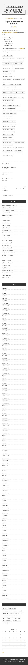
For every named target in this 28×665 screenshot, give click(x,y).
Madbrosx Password (6, 258)
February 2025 (5, 330)
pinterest (12, 615)
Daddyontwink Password (7, 273)
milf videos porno (7, 150)
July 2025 (4, 318)
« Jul (3, 652)
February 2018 (5, 533)
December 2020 (5, 455)
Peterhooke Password (6, 220)
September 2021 (5, 433)
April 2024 (4, 355)
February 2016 (5, 593)
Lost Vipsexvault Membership (5, 189)
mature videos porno (8, 147)
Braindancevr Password (7, 230)
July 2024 (4, 348)
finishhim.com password (9, 126)
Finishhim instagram (8, 100)
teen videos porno (8, 153)
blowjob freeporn (7, 74)
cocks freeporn (7, 79)
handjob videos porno (8, 140)
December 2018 (5, 508)
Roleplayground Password (7, 255)
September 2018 (5, 515)
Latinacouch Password (7, 243)
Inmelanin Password (6, 245)
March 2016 (4, 590)
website (10, 623)
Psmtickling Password (6, 275)
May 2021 (4, 443)
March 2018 (4, 530)
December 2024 (5, 335)
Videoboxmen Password (7, 263)
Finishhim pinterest (8, 103)
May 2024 (4, 353)
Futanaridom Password (7, 233)
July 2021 (4, 438)
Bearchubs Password (6, 268)
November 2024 (5, 338)
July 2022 (4, 408)
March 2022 (4, 418)
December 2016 (5, 568)
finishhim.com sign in (8, 132)
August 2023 (4, 375)
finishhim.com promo (8, 129)
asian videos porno (8, 63)
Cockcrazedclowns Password (7, 179)
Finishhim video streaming (10, 113)
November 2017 (5, 540)
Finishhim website (7, 116)
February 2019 (5, 503)
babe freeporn (18, 66)
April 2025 (4, 325)
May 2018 (4, 525)
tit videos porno (7, 155)
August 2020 (5, 465)
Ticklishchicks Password (7, 278)
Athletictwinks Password (7, 270)
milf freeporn (20, 147)
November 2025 (5, 308)
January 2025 (5, 333)
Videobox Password (6, 260)
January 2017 (5, 565)
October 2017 (5, 543)
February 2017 (5, 563)
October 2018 (5, 513)
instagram (5, 613)
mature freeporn (7, 145)
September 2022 (5, 403)
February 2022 (5, 420)
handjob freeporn (7, 137)
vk (19, 620)
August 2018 (4, 518)
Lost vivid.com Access (21, 188)
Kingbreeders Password (7, 215)
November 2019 (5, 488)
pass (22, 613)
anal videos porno (8, 61)
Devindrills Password (6, 223)
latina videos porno (19, 142)
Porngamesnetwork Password (8, 253)
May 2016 (4, 585)
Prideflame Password (6, 265)
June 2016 (4, 583)
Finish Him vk (17, 90)
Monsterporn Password (7, 238)
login (11, 613)
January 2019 (5, 505)
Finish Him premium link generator (12, 84)
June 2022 (4, 410)
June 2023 (4, 380)
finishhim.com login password (10, 124)
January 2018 (5, 535)
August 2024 (5, 345)
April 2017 (4, 558)
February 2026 (5, 303)
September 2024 (5, 343)
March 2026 (4, 300)
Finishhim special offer (9, 108)
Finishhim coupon (7, 97)
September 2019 (5, 493)
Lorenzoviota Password (7, 218)
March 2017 (4, 560)
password (5, 615)
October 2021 (5, 430)
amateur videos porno (9, 58)
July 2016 (4, 580)
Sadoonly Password (6, 228)
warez (4, 623)
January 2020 (5, 483)
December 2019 (5, 485)
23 (24, 644)
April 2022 (4, 415)
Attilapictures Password (7, 240)
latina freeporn (7, 142)
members (17, 613)
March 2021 (4, 448)
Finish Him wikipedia (19, 92)
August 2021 (4, 435)
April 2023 (4, 385)
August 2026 (5, 288)
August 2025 (5, 315)
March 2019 (4, 500)
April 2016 (4, 588)
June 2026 (4, 293)
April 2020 (4, 475)
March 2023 (4, 388)
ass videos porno (7, 66)
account (5, 608)
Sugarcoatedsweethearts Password (9, 167)
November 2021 (5, 428)
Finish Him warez (7, 92)
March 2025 (4, 328)
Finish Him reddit (7, 90)
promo (18, 615)
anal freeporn (21, 58)
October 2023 (5, 370)
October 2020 (5, 460)
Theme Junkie (21, 661)
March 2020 (4, 478)
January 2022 (5, 423)
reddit (4, 618)
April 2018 (4, 528)
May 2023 (4, 383)
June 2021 (4, 440)
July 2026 (4, 290)
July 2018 (4, 520)
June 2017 (4, 553)
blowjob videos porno (8, 76)
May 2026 (4, 295)
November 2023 (5, 368)
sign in (9, 618)
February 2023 (5, 390)
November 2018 (5, 510)
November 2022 (5, 398)
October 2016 (5, 573)
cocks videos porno (18, 79)
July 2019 (4, 498)
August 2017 (4, 548)
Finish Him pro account (9, 87)
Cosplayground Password (7, 250)
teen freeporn (18, 150)
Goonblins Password (6, 235)
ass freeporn (18, 63)
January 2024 (5, 363)
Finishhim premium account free (11, 105)
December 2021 (5, 425)
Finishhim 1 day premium (9, 95)
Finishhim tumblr (7, 111)
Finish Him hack (7, 82)
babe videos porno (8, 68)
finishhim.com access (8, 118)
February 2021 (5, 450)
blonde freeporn (19, 68)
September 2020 (5, 463)
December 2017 (5, 538)
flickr (15, 611)
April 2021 (4, 445)
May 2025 (4, 323)
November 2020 (5, 458)
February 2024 (5, 360)
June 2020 (4, 470)
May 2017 (4, 555)
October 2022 (5, 400)
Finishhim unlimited (19, 111)
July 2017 (4, 550)
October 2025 (5, 310)
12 (9, 641)
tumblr (15, 620)
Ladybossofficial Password (7, 173)
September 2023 (5, 373)
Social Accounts (10, 18)
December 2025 (5, 305)
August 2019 (4, 495)
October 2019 (5, 490)
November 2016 (5, 570)
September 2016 (5, 575)
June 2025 (4, 320)
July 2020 (4, 468)
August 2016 (4, 578)
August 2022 (5, 405)
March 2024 (4, 358)
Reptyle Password (6, 213)
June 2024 (4, 350)
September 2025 (5, 313)
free (20, 611)
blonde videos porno (8, 71)
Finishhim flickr (18, 97)
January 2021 (5, 453)
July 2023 (4, 378)
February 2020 (5, 480)
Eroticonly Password (6, 225)
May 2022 (4, 413)
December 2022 (5, 395)
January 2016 (5, 595)
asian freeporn (19, 61)
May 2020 (4, 473)
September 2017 (5, 545)
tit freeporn (18, 153)
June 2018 (4, 523)
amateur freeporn (8, 55)
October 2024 (5, 340)
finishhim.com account (9, 121)
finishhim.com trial (8, 134)
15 (20, 641)
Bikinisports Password (7, 248)
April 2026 (4, 298)
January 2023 (5, 393)
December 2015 (5, 598)
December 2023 (5, 365)
